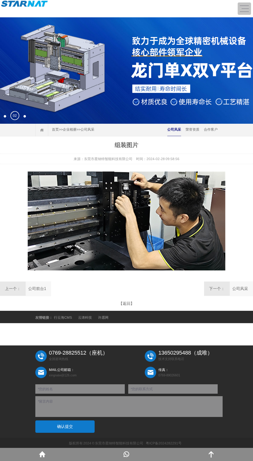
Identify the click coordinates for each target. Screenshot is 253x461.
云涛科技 (85, 317)
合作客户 (211, 129)
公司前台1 (37, 289)
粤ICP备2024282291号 (164, 443)
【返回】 (126, 303)
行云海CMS (63, 317)
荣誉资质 (192, 129)
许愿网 (103, 317)
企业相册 (70, 129)
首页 (55, 129)
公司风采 (87, 129)
